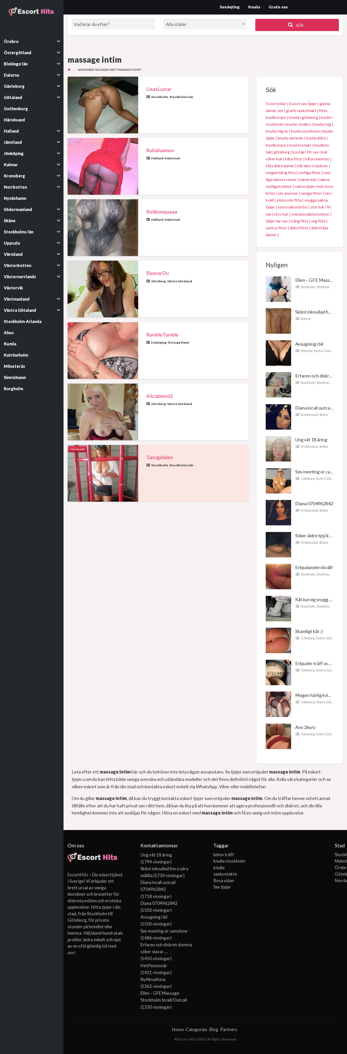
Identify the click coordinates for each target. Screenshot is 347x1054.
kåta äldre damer (280, 165)
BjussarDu (157, 273)
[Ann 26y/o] (278, 735)
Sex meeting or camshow (319, 471)
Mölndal (306, 351)
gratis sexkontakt (301, 110)
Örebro (339, 867)
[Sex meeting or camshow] (278, 480)
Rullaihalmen (160, 150)
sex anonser (288, 193)
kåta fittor (294, 159)
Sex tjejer (222, 887)
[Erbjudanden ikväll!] (278, 576)
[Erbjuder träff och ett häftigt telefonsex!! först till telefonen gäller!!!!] (278, 671)
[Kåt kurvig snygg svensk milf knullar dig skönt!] (278, 608)
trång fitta (299, 221)
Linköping (158, 342)
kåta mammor (317, 159)
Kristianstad (309, 415)
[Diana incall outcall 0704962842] (278, 416)
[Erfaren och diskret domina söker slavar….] (278, 384)
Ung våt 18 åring (311, 439)
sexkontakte (225, 874)
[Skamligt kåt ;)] (278, 640)
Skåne (323, 415)
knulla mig (322, 124)
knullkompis (276, 145)
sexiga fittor (311, 193)
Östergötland (178, 342)
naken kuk (308, 179)
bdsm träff (223, 854)
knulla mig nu (277, 131)
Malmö (339, 861)
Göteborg (158, 281)
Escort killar (276, 103)
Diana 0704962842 (314, 503)
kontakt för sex (306, 152)
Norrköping (339, 880)
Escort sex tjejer (303, 103)
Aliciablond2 (159, 396)
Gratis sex (278, 7)
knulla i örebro (299, 124)
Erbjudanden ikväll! (314, 567)
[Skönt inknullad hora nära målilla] (278, 320)
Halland (157, 158)
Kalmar (306, 319)
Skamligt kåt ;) (309, 631)
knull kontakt (300, 145)
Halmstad (172, 158)
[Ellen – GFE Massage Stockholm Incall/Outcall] (278, 288)
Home (178, 1029)
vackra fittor (276, 228)
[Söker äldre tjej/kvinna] (278, 544)
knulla (219, 867)
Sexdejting (230, 7)
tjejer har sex (277, 221)
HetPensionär (153, 965)
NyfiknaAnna (152, 979)
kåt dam (304, 165)
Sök (299, 25)
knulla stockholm (305, 131)
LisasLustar (158, 89)
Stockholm (159, 97)
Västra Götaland (179, 281)
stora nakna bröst (293, 207)
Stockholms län (181, 97)
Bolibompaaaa (161, 212)
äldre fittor (299, 228)
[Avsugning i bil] (278, 352)
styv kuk (281, 214)
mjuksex (321, 165)
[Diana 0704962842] (278, 512)
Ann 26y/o (305, 727)
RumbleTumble (162, 335)
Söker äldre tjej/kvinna (317, 535)
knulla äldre (316, 138)
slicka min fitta (289, 200)
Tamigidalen (159, 457)
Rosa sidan (223, 880)
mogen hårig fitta (280, 172)
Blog (213, 1029)
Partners (228, 1029)
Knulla (254, 7)
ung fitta (318, 221)
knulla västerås (290, 138)
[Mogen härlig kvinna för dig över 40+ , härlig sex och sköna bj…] (278, 704)
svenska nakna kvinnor (310, 214)
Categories (196, 1029)
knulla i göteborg (303, 117)
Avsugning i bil (309, 344)
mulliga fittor (309, 172)
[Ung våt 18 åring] (278, 448)
